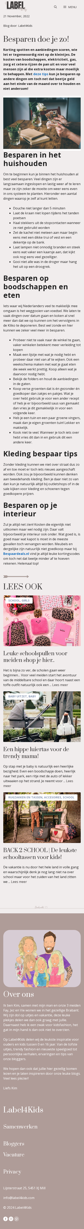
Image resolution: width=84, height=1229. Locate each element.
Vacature (13, 1155)
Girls (26, 600)
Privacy (12, 1172)
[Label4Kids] (15, 7)
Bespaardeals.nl (16, 553)
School (14, 600)
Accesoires (52, 797)
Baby (32, 696)
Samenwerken (20, 1127)
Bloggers (13, 1144)
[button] (55, 7)
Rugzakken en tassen (25, 797)
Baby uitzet (17, 696)
